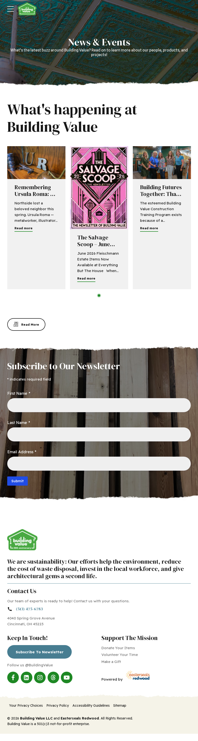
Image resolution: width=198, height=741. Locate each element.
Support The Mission (129, 638)
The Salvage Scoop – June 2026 (93, 244)
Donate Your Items (118, 648)
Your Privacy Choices (26, 705)
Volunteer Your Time (119, 654)
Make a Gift (111, 661)
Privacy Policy (57, 705)
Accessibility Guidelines (91, 705)
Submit (17, 481)
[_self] (9, 609)
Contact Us (21, 591)
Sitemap (119, 705)
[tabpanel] (36, 217)
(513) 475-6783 (29, 609)
